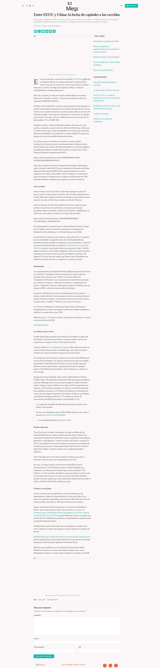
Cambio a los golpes (101, 114)
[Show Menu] (23, 5)
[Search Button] (121, 5)
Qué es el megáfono (67, 664)
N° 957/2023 (77, 79)
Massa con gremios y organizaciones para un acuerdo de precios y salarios (106, 49)
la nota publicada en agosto (58, 347)
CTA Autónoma (51, 317)
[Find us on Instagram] (33, 6)
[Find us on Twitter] (30, 6)
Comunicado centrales (41, 325)
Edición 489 (41, 599)
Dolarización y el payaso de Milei (106, 41)
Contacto (82, 664)
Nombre (37, 639)
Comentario (38, 615)
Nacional (50, 26)
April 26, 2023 (65, 420)
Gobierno (44, 26)
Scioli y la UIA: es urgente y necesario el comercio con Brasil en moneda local (106, 98)
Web (80, 647)
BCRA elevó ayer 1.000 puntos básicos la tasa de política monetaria (61, 537)
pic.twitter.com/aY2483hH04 (54, 415)
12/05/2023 (37, 26)
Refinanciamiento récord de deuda (106, 57)
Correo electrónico (39, 647)
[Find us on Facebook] (26, 6)
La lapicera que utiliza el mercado (106, 90)
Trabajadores (56, 26)
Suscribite (132, 5)
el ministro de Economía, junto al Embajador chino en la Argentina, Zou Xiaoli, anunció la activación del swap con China (61, 512)
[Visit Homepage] (77, 5)
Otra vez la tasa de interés (103, 70)
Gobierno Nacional (52, 599)
